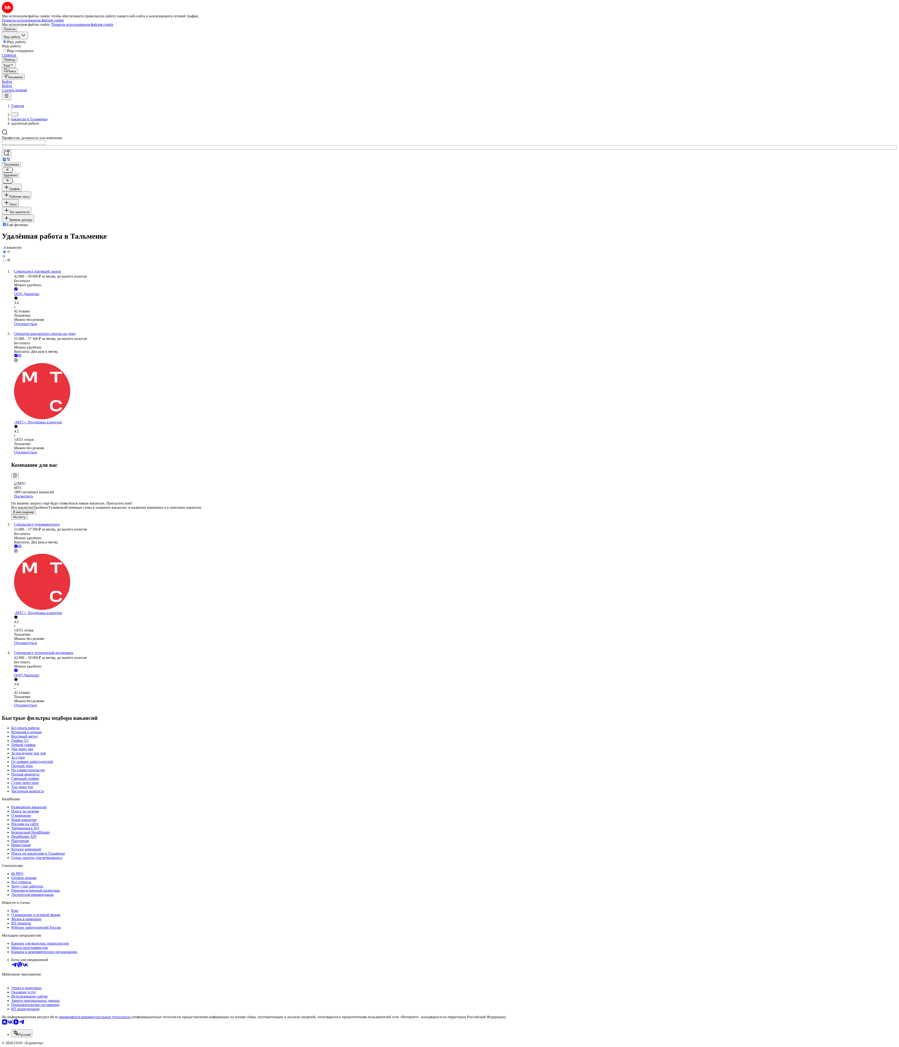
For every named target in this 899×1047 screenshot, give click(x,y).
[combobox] (23, 142)
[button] (7, 82)
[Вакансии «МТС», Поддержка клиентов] (454, 391)
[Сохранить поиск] (6, 153)
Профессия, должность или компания (32, 138)
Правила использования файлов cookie (82, 24)
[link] (10, 71)
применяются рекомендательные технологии (95, 1017)
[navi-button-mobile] (6, 96)
